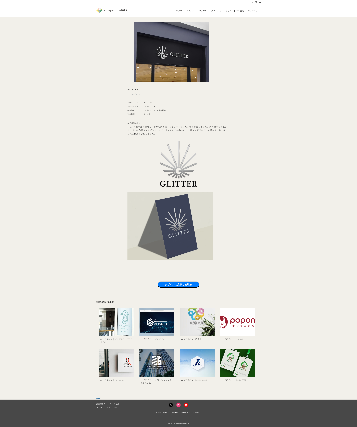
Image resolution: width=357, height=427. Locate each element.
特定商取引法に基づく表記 (107, 404)
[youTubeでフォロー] (186, 405)
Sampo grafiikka (182, 423)
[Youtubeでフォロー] (260, 2)
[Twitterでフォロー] (253, 2)
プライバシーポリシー (106, 407)
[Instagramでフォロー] (256, 2)
